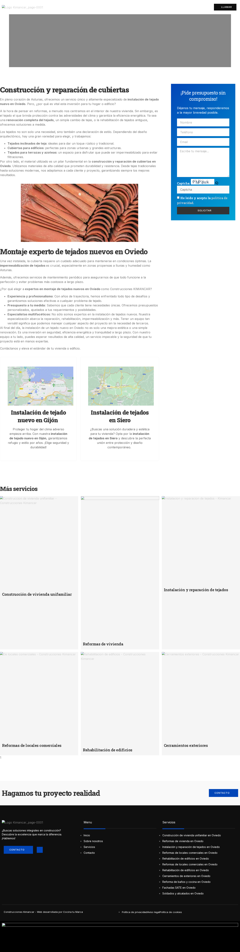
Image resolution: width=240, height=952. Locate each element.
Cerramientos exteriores (186, 745)
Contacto (193, 7)
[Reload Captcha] (216, 183)
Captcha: (184, 183)
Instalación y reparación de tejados (196, 589)
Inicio (125, 7)
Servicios (173, 7)
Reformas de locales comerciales (32, 745)
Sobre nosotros (147, 7)
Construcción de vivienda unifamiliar (37, 594)
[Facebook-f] (40, 850)
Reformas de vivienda (103, 643)
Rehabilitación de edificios (107, 749)
